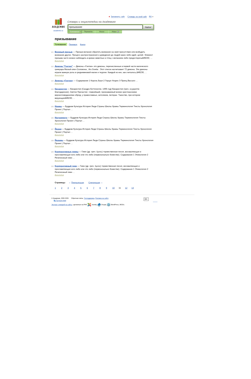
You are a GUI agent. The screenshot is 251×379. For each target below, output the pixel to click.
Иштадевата (61, 117)
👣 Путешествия (60, 200)
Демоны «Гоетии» (64, 80)
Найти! (148, 27)
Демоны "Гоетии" (64, 66)
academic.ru (58, 31)
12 (126, 188)
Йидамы (59, 140)
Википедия (59, 61)
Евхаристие (61, 89)
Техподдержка (89, 198)
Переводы (88, 32)
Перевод (73, 44)
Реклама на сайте (102, 198)
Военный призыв (63, 52)
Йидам (58, 129)
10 (113, 188)
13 (132, 188)
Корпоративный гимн (66, 166)
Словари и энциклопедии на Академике (91, 21)
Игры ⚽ (115, 32)
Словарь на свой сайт (137, 17)
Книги (101, 32)
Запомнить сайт (118, 17)
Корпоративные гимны (66, 151)
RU (150, 17)
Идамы (58, 106)
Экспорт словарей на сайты (61, 204)
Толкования (74, 32)
